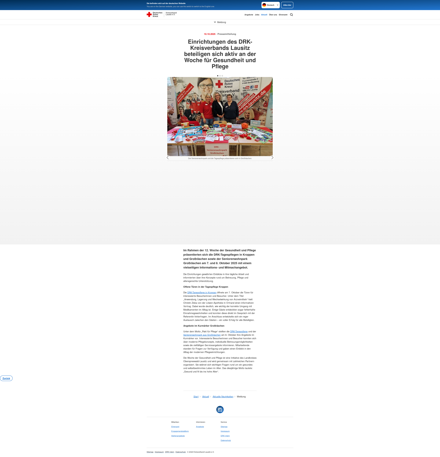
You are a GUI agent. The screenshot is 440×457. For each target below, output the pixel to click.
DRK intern (225, 435)
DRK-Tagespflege (239, 331)
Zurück (6, 378)
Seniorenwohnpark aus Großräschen (202, 334)
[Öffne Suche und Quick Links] (291, 15)
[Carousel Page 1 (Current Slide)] (217, 75)
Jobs (257, 14)
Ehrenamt (283, 14)
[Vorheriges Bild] (167, 157)
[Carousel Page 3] (222, 75)
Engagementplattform (180, 431)
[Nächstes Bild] (272, 157)
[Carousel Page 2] (220, 75)
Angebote (249, 14)
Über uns (273, 14)
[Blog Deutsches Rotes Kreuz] (220, 409)
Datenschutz (226, 440)
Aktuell (264, 14)
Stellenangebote (178, 435)
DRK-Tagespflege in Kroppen (201, 292)
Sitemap (224, 426)
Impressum (225, 431)
